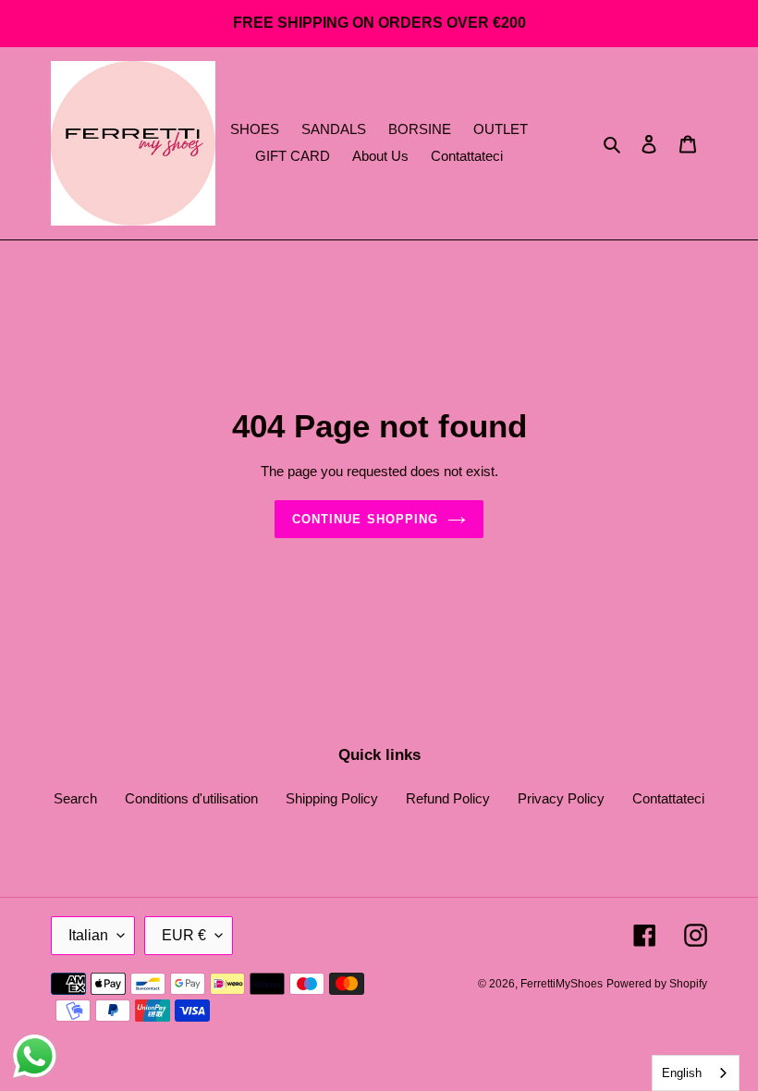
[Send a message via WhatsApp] (34, 1056)
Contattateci (668, 798)
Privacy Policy (561, 798)
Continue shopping (365, 519)
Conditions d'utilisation (191, 798)
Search (75, 798)
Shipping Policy (332, 798)
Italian (88, 935)
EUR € (184, 935)
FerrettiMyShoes (561, 983)
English (682, 1073)
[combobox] (696, 1073)
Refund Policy (448, 798)
